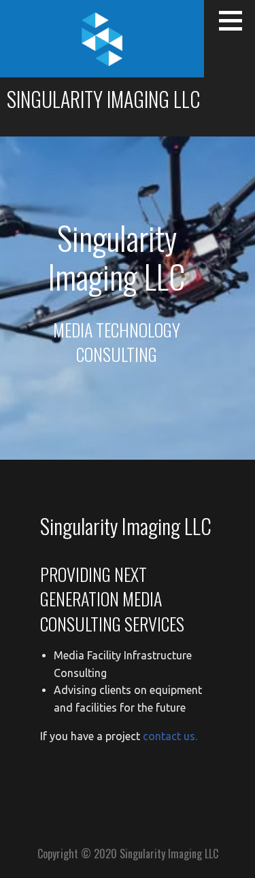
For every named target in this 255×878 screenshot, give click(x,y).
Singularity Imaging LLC (103, 99)
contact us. (170, 736)
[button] (235, 20)
